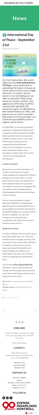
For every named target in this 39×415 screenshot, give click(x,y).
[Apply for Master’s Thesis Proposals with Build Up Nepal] (10, 310)
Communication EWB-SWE (11, 297)
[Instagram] (7, 397)
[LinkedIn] (3, 397)
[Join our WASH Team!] (28, 310)
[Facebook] (11, 397)
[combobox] (30, 413)
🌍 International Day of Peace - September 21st (18, 40)
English (31, 413)
